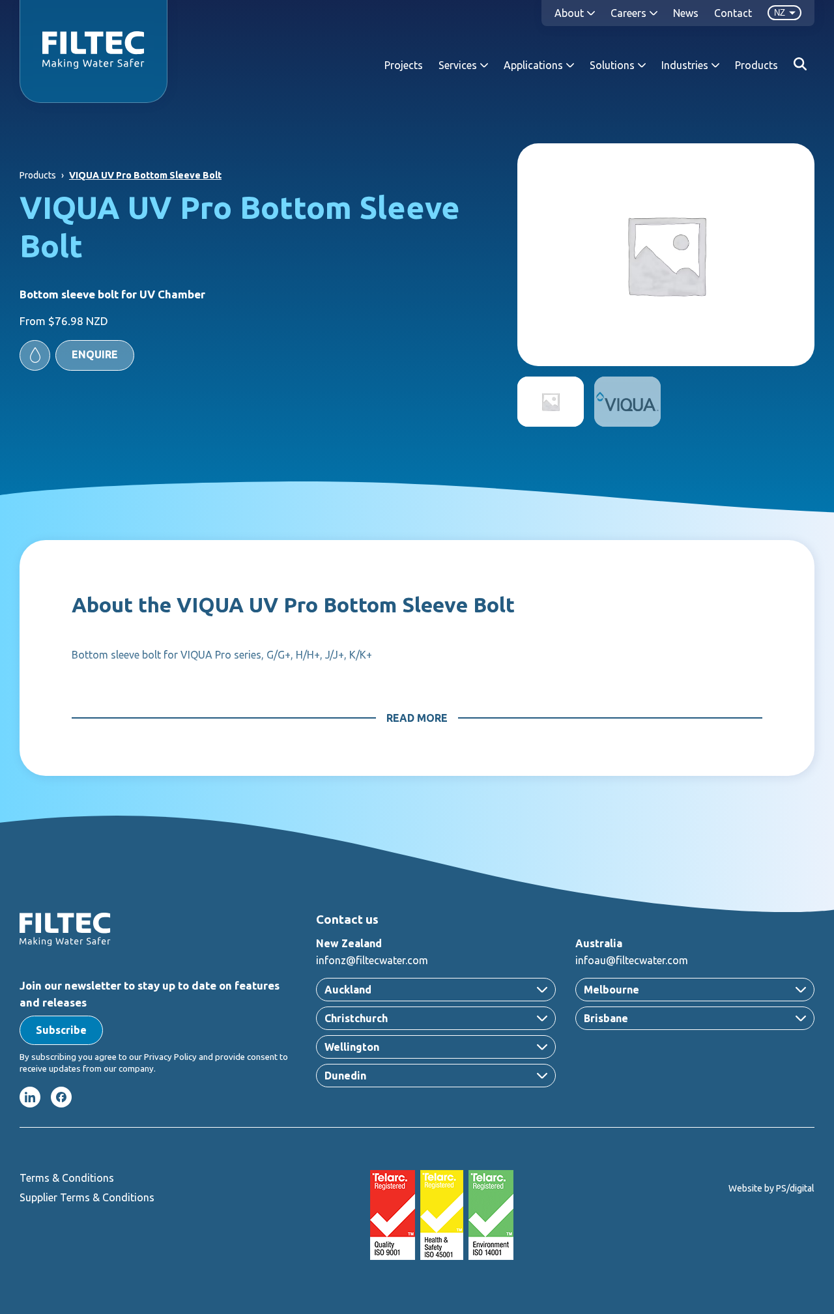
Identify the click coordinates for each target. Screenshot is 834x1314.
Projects (403, 65)
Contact (733, 13)
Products (756, 65)
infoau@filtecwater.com (631, 960)
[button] (77, 355)
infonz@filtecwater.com (372, 960)
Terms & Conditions (67, 1178)
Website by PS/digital (771, 1188)
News (685, 13)
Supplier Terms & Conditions (87, 1197)
